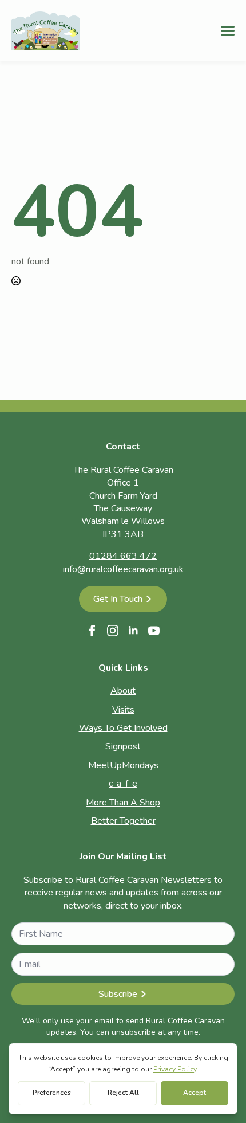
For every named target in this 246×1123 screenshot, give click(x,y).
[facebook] (92, 631)
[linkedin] (133, 631)
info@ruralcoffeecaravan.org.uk (123, 569)
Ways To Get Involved (123, 728)
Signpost (123, 746)
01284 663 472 (123, 556)
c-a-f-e (123, 783)
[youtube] (154, 631)
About (123, 690)
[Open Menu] (228, 30)
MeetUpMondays (123, 765)
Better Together (123, 821)
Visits (123, 709)
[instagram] (113, 631)
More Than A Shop (123, 802)
